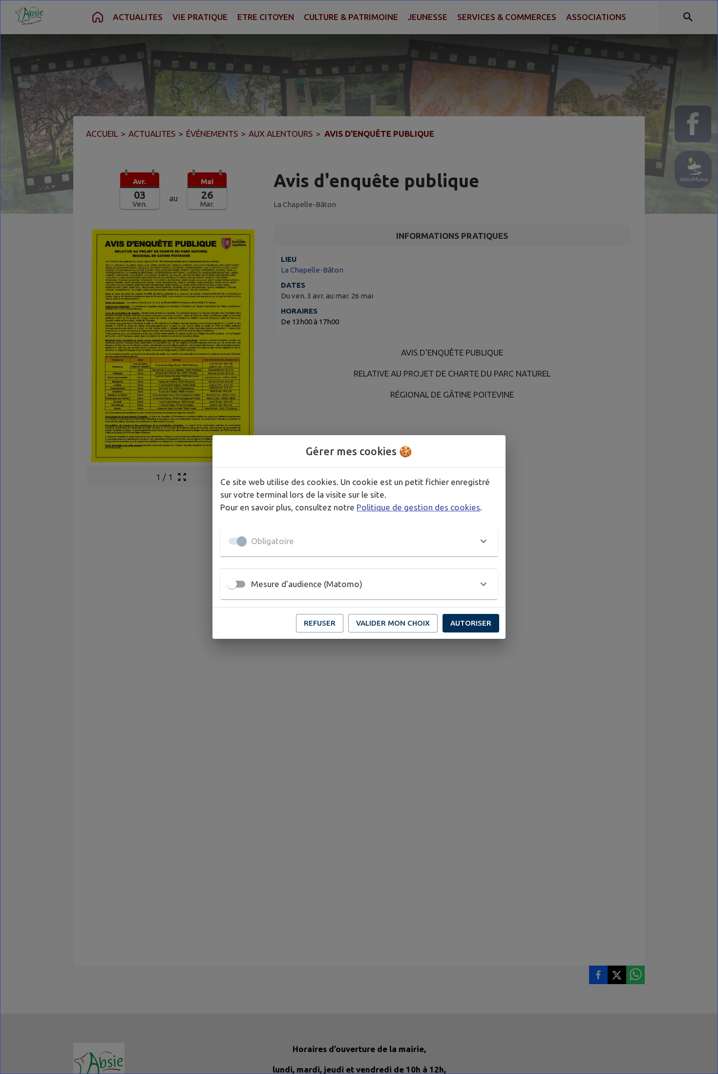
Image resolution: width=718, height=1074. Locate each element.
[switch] (232, 584)
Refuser (320, 623)
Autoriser (470, 623)
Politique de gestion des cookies (418, 507)
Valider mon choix (393, 623)
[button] (359, 541)
